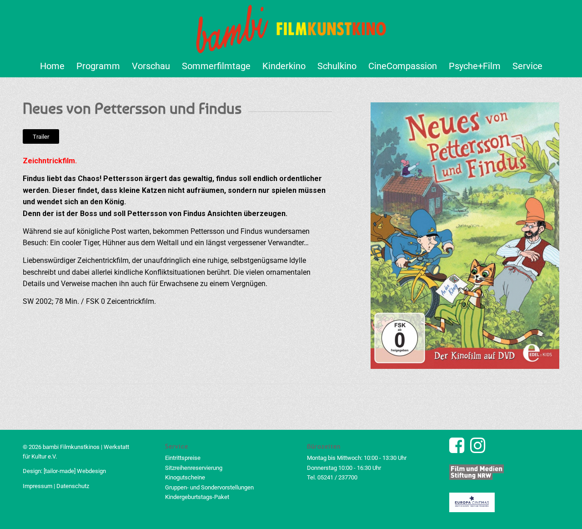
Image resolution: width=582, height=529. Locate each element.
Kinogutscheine (185, 477)
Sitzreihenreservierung (193, 467)
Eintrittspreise (183, 457)
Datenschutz (72, 486)
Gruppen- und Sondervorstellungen (209, 487)
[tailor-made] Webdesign (75, 471)
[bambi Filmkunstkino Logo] (291, 27)
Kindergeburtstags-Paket (197, 497)
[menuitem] (52, 66)
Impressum (37, 486)
